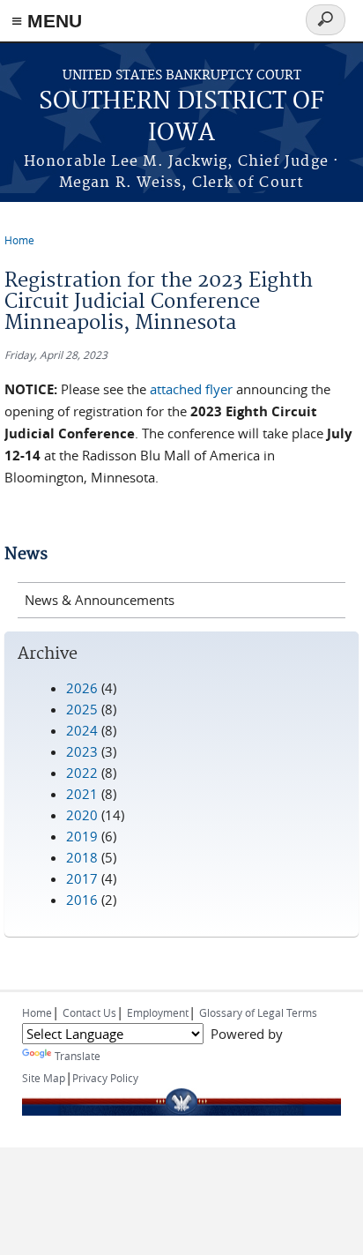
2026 (82, 688)
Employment (158, 1012)
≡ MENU (46, 21)
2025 (82, 709)
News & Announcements (99, 600)
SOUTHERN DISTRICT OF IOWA (181, 117)
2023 (82, 751)
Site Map (43, 1078)
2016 (82, 899)
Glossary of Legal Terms (258, 1012)
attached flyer (191, 389)
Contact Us (89, 1012)
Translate (77, 1056)
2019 (82, 836)
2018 (82, 857)
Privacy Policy (105, 1078)
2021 (82, 794)
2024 (82, 730)
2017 (82, 878)
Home (19, 240)
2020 (82, 815)
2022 (82, 772)
